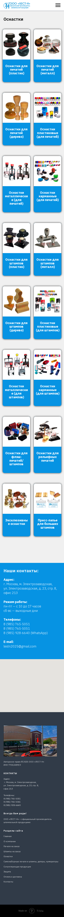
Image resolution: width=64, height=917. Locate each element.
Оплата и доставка (13, 876)
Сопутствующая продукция (17, 866)
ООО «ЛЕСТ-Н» (36, 761)
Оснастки (8, 856)
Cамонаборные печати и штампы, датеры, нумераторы (31, 861)
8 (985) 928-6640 (12, 805)
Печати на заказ (12, 846)
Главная (8, 836)
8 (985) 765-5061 (12, 801)
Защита (7, 871)
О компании (10, 841)
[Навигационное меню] (57, 5)
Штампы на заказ (12, 851)
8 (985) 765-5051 (17, 624)
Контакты (8, 881)
